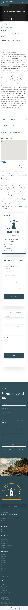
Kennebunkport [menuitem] (5, 562)
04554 (25, 206)
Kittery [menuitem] (3, 564)
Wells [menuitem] (2, 573)
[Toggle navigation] (26, 2)
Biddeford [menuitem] (3, 556)
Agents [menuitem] (3, 588)
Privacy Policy (5, 179)
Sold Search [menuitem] (4, 532)
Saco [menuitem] (2, 571)
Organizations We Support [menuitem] (8, 592)
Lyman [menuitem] (2, 566)
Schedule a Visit (18, 312)
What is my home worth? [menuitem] (7, 545)
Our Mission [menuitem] (4, 586)
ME (11, 206)
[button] (2, 12)
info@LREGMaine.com (9, 515)
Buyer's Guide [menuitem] (4, 539)
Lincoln (15, 206)
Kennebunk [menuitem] (4, 560)
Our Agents (11, 250)
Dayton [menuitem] (3, 558)
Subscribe (14, 296)
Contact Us (6, 250)
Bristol (20, 206)
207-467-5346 (9, 242)
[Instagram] (4, 520)
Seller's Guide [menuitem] (4, 541)
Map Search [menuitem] (4, 530)
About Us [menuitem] (3, 584)
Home (2, 206)
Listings (7, 206)
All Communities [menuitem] (5, 577)
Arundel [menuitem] (3, 554)
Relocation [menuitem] (4, 543)
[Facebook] (1, 520)
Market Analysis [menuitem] (5, 547)
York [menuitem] (2, 575)
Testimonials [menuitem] (4, 590)
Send (14, 355)
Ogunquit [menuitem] (3, 568)
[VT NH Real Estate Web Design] (14, 599)
